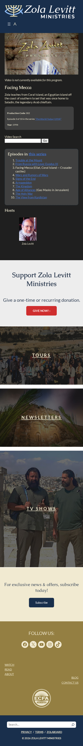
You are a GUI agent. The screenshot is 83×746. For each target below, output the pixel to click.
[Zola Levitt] (27, 239)
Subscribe (41, 602)
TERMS (39, 732)
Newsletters (41, 417)
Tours (41, 355)
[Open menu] (9, 24)
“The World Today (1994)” (48, 118)
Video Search (13, 136)
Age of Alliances (25, 190)
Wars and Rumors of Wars (31, 175)
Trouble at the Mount (28, 160)
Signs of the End (25, 178)
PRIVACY (26, 732)
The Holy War (24, 193)
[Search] (73, 724)
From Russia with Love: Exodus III (36, 164)
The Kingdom (23, 186)
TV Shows (42, 508)
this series (37, 154)
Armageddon (23, 182)
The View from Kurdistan (31, 197)
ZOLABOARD (54, 732)
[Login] (15, 24)
